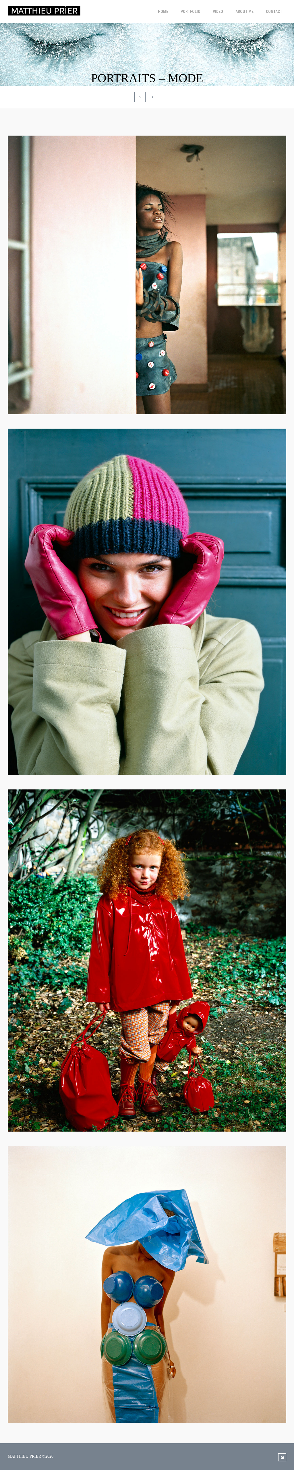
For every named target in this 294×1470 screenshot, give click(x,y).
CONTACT (274, 11)
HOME (163, 11)
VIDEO (218, 11)
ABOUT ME (244, 11)
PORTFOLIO (190, 11)
